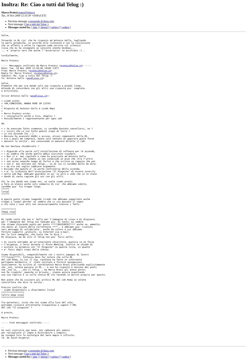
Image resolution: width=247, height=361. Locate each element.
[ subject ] (55, 27)
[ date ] (35, 27)
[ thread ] (44, 27)
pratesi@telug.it (26, 12)
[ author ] (66, 27)
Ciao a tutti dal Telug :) (36, 24)
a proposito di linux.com (41, 21)
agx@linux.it (35, 78)
